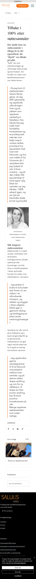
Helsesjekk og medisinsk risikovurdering (12, 546)
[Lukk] (33, 558)
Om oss (2, 525)
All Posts (8, 13)
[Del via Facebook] (8, 429)
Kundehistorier (11, 423)
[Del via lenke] (22, 429)
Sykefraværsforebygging (8, 549)
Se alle (27, 439)
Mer (16, 13)
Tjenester (3, 522)
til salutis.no (18, 1)
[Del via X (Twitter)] (13, 429)
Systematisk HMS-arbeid (8, 543)
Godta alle (18, 568)
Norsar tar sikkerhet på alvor (18, 460)
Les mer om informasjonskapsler (16, 563)
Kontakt (2, 528)
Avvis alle (18, 572)
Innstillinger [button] (18, 576)
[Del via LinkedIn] (18, 429)
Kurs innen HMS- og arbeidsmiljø (10, 553)
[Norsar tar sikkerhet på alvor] (18, 450)
